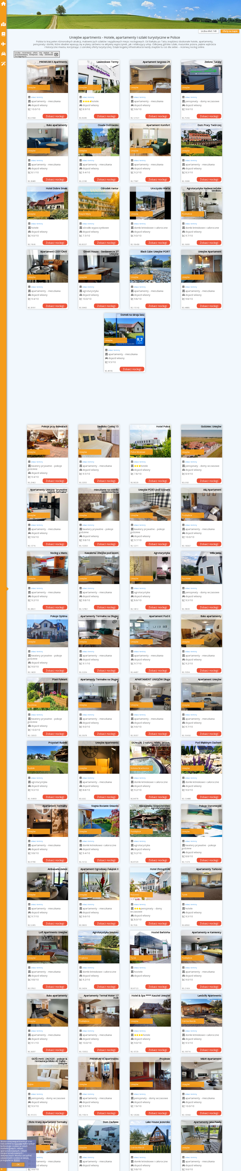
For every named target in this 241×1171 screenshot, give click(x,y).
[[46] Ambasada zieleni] (47, 883)
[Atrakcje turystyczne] (4, 64)
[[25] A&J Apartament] (201, 504)
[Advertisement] (124, 400)
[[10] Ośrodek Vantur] (98, 203)
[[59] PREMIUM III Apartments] (98, 1073)
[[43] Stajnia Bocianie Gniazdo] (98, 820)
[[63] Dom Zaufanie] (98, 1136)
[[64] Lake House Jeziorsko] (150, 1136)
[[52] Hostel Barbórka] (150, 947)
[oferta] (29, 101)
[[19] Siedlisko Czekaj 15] (98, 441)
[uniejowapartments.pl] (4, 4)
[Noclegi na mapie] (4, 24)
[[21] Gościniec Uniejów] (201, 441)
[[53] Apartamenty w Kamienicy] (201, 947)
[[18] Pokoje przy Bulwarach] (47, 441)
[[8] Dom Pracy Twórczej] (201, 139)
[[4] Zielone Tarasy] (201, 76)
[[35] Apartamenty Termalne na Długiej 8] (98, 694)
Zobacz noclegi (55, 116)
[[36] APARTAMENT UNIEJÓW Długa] (150, 694)
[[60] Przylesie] (150, 1073)
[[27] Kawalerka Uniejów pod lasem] (98, 567)
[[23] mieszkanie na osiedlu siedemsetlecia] (98, 504)
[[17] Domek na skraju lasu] (124, 329)
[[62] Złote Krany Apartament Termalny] (47, 1136)
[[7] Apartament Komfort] (150, 139)
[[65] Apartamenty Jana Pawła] (201, 1136)
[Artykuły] (4, 34)
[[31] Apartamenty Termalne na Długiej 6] (98, 630)
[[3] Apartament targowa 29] (150, 76)
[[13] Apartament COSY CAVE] (47, 266)
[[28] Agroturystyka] (150, 567)
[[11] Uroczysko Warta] (150, 203)
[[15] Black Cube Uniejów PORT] (150, 266)
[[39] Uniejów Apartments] (98, 757)
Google (18, 1143)
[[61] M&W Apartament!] (201, 1073)
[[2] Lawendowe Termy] (98, 76)
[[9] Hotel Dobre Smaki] (47, 203)
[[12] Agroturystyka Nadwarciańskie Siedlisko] (201, 203)
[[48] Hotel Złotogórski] (150, 883)
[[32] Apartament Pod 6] (150, 630)
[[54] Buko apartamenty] (47, 1010)
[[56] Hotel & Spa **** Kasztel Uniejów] (150, 1010)
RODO (17, 1160)
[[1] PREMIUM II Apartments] (47, 76)
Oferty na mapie (230, 31)
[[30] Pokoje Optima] (47, 630)
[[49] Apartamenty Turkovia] (201, 883)
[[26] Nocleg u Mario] (47, 567)
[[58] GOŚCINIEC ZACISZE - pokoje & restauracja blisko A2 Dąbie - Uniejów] (47, 1073)
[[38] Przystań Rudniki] (47, 757)
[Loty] (4, 44)
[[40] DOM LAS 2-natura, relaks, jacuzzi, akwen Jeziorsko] (150, 757)
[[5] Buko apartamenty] (47, 139)
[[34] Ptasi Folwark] (47, 694)
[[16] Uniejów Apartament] (201, 266)
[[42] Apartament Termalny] (47, 820)
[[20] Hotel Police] (150, 441)
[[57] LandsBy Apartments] (201, 1010)
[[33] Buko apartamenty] (201, 630)
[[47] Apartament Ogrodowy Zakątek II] (98, 883)
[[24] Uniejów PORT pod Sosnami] (150, 504)
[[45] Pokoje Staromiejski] (201, 820)
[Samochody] (4, 54)
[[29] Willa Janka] (201, 567)
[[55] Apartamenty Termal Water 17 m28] (98, 1010)
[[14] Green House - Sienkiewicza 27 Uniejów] (98, 266)
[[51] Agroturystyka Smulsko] (98, 947)
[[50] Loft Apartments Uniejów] (47, 947)
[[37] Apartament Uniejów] (201, 694)
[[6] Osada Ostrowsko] (98, 139)
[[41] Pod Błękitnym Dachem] (201, 757)
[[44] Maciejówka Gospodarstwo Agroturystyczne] (150, 820)
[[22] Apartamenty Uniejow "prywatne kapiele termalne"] (47, 504)
